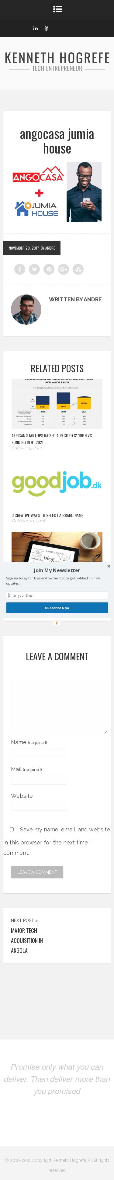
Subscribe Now (57, 607)
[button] (57, 570)
